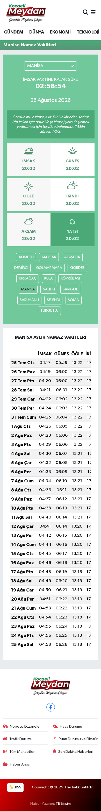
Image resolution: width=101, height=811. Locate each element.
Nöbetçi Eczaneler (25, 726)
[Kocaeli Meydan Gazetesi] (26, 12)
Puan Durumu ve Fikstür (78, 739)
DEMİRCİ (21, 268)
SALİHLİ (49, 289)
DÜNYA (36, 32)
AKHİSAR (48, 257)
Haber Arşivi (20, 764)
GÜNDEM (13, 32)
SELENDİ (53, 300)
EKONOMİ (60, 32)
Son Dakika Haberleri (75, 752)
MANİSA (28, 289)
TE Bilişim (63, 804)
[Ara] (85, 13)
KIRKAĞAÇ (28, 278)
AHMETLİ (26, 257)
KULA (48, 278)
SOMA (73, 300)
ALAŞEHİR (72, 257)
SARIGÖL (70, 289)
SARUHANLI (29, 300)
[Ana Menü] (93, 13)
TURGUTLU (49, 311)
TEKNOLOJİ (88, 32)
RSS (17, 787)
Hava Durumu (71, 726)
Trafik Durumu (20, 739)
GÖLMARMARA (49, 268)
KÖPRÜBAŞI (70, 278)
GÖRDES (77, 268)
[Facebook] (50, 707)
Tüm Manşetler (22, 752)
